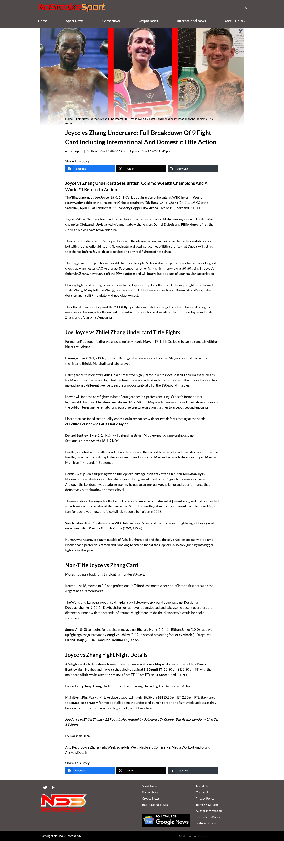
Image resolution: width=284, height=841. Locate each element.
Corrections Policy (208, 817)
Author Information (209, 810)
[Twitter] (45, 787)
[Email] (54, 787)
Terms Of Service (207, 804)
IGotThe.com (203, 836)
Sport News (74, 21)
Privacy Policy (205, 798)
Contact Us (203, 792)
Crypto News (148, 21)
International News (191, 21)
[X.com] (245, 7)
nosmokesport (73, 151)
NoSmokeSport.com (83, 703)
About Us (202, 786)
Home (42, 21)
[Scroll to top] (274, 820)
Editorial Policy (206, 823)
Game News (111, 21)
